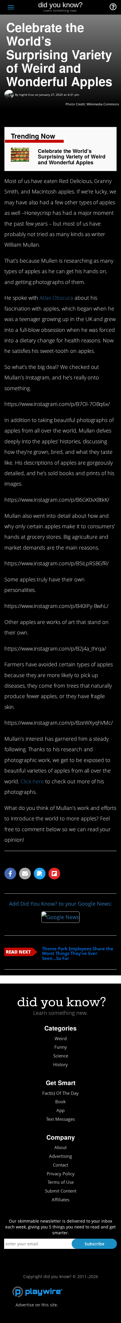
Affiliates (60, 1200)
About (60, 1147)
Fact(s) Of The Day (60, 1093)
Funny (60, 1047)
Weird (61, 1039)
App (60, 1110)
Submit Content (60, 1191)
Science (60, 1056)
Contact (60, 1165)
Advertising (60, 1156)
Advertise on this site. (37, 1305)
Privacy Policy (61, 1174)
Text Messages (60, 1119)
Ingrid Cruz (26, 95)
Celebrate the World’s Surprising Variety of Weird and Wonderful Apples (71, 156)
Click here (32, 781)
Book (60, 1102)
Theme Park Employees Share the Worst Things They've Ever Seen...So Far (77, 953)
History (60, 1064)
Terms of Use (61, 1182)
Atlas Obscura (56, 297)
